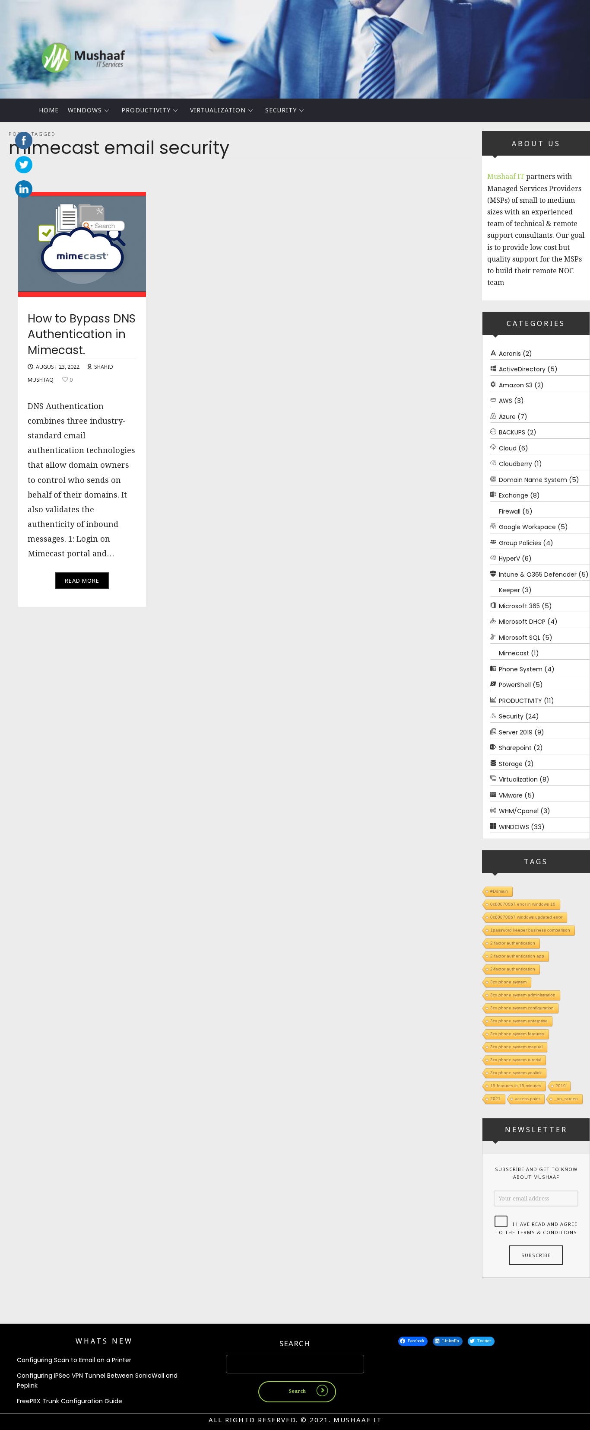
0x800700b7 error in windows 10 (522, 904)
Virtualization (218, 110)
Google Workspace (527, 527)
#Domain (499, 891)
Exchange (513, 495)
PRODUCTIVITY (146, 110)
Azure (507, 416)
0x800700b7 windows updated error (526, 917)
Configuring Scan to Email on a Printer (74, 1360)
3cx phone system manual (516, 1046)
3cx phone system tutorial (515, 1059)
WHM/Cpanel (519, 811)
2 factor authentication (512, 943)
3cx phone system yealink (516, 1072)
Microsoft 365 (519, 605)
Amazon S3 (516, 384)
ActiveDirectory (522, 369)
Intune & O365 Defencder (538, 574)
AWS (505, 400)
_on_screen (566, 1098)
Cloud (508, 448)
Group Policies (520, 542)
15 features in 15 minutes (515, 1085)
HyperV (509, 558)
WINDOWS (85, 110)
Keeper (509, 590)
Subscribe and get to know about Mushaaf (536, 1172)
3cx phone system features (517, 1033)
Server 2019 (516, 732)
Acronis (510, 353)
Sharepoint (515, 748)
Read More (82, 580)
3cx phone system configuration (522, 1007)
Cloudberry (515, 464)
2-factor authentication (512, 969)
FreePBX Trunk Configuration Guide (69, 1401)
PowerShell (515, 684)
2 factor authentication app (517, 956)
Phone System (520, 668)
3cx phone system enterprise (519, 1020)
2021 (495, 1098)
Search (294, 1343)
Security (281, 110)
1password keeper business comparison (530, 930)
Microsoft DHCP (522, 621)
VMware (511, 795)
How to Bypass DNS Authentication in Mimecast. (82, 334)
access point (527, 1098)
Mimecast (514, 653)
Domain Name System (533, 479)
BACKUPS (512, 432)
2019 (560, 1085)
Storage (511, 763)
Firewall (509, 511)
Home (49, 110)
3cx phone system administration (522, 995)
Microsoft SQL (519, 637)
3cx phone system (508, 982)
